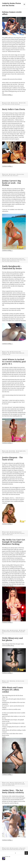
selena (8, 104)
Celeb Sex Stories (14, 258)
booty (14, 849)
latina (8, 175)
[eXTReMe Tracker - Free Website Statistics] (3, 858)
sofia (14, 175)
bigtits (21, 451)
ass (6, 783)
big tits (4, 259)
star (9, 354)
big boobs (4, 849)
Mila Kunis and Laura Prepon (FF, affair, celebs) (12, 689)
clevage (6, 452)
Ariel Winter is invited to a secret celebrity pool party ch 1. (14, 361)
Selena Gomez (15, 102)
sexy (16, 104)
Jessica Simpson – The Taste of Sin (12, 458)
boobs (21, 259)
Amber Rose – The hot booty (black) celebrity (13, 791)
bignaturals (13, 259)
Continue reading (7, 94)
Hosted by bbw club (6, 856)
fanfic (3, 104)
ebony (17, 849)
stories (17, 452)
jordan (8, 261)
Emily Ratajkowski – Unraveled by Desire (12, 267)
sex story (12, 104)
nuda (3, 534)
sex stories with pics (15, 631)
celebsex (13, 353)
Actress (12, 782)
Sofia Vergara (13, 174)
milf (21, 849)
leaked (17, 353)
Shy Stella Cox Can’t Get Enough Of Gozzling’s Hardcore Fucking (13, 541)
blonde (18, 259)
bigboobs (9, 259)
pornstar (4, 631)
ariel (18, 451)
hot (5, 261)
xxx (7, 682)
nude (6, 104)
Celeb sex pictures (15, 848)
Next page (26, 853)
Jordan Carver (21, 258)
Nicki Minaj (13, 681)
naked (20, 353)
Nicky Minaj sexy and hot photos (12, 639)
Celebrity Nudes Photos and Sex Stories (11, 4)
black (8, 849)
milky (11, 261)
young (18, 104)
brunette (12, 783)
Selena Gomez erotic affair (12, 13)
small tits (9, 785)
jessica (22, 533)
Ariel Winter (12, 451)
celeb (24, 102)
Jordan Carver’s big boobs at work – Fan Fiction (11, 182)
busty (22, 174)
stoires (16, 175)
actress (19, 174)
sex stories (14, 261)
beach (21, 102)
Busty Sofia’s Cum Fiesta (13, 109)
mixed (3, 785)
